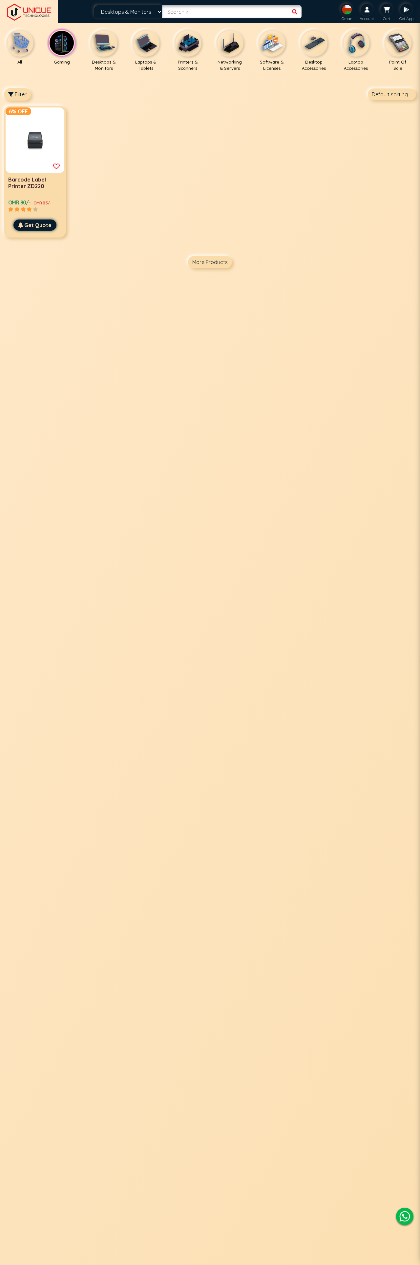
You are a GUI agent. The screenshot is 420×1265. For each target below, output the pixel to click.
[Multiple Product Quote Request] (56, 166)
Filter (20, 94)
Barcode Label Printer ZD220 (27, 182)
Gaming (62, 62)
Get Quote (38, 225)
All (19, 62)
